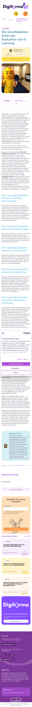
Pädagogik (7, 579)
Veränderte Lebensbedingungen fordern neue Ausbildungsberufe (14, 564)
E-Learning (11, 19)
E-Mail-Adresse (7, 506)
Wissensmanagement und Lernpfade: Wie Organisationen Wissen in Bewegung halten (15, 584)
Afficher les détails (22, 359)
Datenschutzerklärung (6, 650)
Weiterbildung (8, 541)
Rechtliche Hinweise (14, 705)
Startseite (4, 18)
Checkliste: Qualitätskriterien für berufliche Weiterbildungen (13, 545)
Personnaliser (15, 368)
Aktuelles (7, 560)
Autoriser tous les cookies (16, 364)
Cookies (19, 705)
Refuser (16, 372)
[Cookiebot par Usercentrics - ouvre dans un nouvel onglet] (23, 333)
